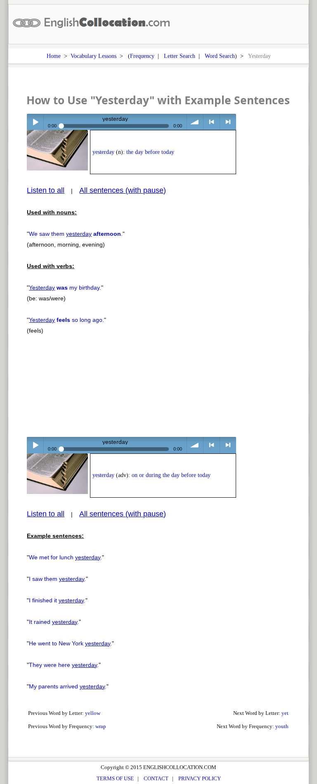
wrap (100, 726)
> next (228, 122)
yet (285, 713)
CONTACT (156, 778)
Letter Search (179, 56)
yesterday (103, 152)
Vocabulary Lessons (93, 56)
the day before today (150, 152)
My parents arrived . (67, 686)
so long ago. (66, 319)
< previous (211, 122)
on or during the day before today (171, 475)
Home (54, 56)
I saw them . (57, 578)
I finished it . (57, 600)
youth (282, 726)
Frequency (142, 56)
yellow (92, 713)
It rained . (54, 622)
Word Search (220, 56)
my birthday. (65, 287)
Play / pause (35, 122)
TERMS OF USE (115, 778)
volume (195, 122)
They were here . (64, 665)
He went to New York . (70, 643)
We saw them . (76, 233)
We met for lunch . (65, 557)
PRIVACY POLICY (199, 778)
